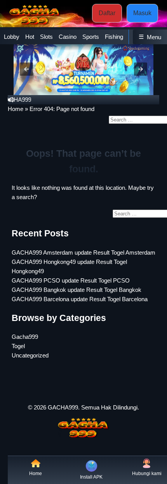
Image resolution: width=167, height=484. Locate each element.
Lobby (11, 36)
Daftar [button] (107, 13)
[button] (26, 69)
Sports (90, 36)
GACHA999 (63, 407)
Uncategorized (30, 355)
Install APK (91, 477)
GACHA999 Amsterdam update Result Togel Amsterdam (83, 252)
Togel (18, 346)
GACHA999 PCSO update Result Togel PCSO (71, 280)
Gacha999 (25, 336)
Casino (68, 36)
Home (15, 109)
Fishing (114, 36)
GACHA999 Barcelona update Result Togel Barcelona (80, 299)
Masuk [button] (142, 13)
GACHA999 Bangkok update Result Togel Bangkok (76, 289)
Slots (46, 36)
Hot (29, 36)
